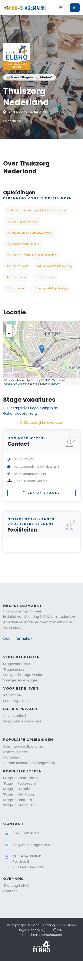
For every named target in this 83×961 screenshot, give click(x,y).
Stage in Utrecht (17, 788)
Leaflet (11, 380)
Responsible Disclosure (22, 721)
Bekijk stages (43, 493)
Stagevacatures (16, 663)
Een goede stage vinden (23, 674)
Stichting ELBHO (40, 380)
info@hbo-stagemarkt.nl (33, 844)
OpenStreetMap (13, 383)
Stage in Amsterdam (20, 777)
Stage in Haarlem (17, 799)
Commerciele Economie (23, 746)
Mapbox (55, 383)
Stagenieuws (13, 669)
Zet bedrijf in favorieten (43, 422)
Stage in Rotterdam (19, 783)
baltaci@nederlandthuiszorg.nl (36, 466)
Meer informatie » (18, 638)
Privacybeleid (14, 715)
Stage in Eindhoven (19, 805)
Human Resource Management (29, 762)
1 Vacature (12, 121)
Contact (10, 891)
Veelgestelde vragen (20, 680)
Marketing (11, 757)
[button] (41, 349)
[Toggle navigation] (60, 7)
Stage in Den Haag (18, 794)
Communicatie (15, 752)
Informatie (12, 695)
